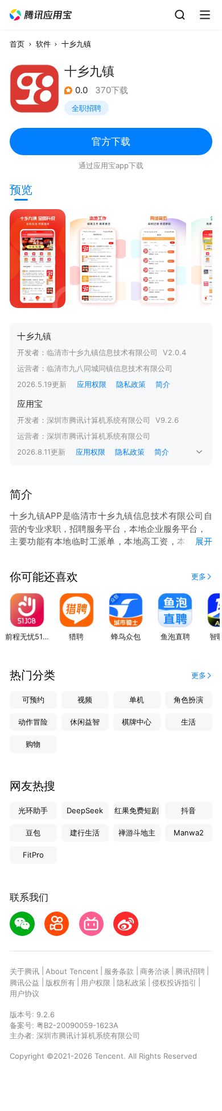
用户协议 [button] (24, 993)
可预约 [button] (33, 699)
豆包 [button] (33, 832)
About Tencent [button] (72, 971)
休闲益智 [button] (85, 721)
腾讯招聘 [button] (190, 971)
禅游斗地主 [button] (136, 832)
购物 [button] (33, 743)
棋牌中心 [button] (136, 721)
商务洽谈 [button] (155, 971)
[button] (41, 15)
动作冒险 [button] (33, 721)
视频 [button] (84, 699)
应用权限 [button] (91, 384)
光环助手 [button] (33, 810)
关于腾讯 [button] (24, 971)
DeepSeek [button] (85, 810)
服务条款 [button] (119, 971)
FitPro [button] (33, 854)
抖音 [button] (188, 810)
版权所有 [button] (60, 982)
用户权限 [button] (95, 982)
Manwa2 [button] (189, 832)
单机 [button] (136, 699)
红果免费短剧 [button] (136, 810)
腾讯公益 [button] (24, 982)
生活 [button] (188, 721)
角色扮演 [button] (188, 699)
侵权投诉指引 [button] (174, 982)
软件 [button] (43, 43)
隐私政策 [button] (131, 384)
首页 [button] (17, 43)
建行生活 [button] (85, 832)
